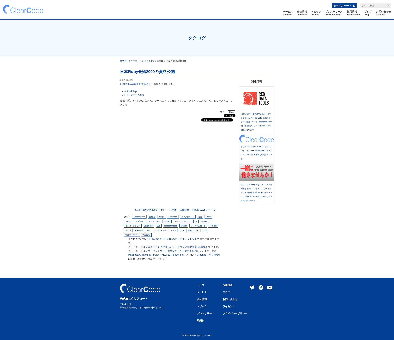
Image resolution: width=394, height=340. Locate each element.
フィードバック (153, 221)
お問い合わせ (230, 299)
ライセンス (229, 306)
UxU (197, 230)
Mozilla (184, 226)
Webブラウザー (132, 235)
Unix (182, 230)
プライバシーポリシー (235, 313)
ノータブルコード (198, 226)
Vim (205, 230)
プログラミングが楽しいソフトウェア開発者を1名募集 (175, 247)
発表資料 (213, 226)
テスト (173, 230)
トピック (202, 306)
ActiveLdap (130, 91)
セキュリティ (161, 230)
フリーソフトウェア (182, 221)
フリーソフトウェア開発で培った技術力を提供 (171, 251)
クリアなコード (187, 217)
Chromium (173, 217)
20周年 (162, 217)
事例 (190, 230)
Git (196, 221)
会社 (200, 217)
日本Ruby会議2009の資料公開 (147, 71)
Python (128, 230)
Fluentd (167, 221)
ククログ (197, 38)
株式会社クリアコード (131, 61)
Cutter (208, 217)
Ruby (231, 112)
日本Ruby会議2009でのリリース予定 (156, 209)
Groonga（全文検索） (209, 254)
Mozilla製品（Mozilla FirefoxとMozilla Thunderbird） (157, 254)
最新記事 (184, 209)
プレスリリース (205, 313)
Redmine (139, 230)
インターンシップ (132, 226)
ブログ (226, 292)
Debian (128, 221)
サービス (202, 292)
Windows (146, 235)
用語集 (200, 320)
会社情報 (202, 299)
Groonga (205, 221)
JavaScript (148, 226)
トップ (200, 285)
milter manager (170, 226)
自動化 (152, 217)
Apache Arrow (139, 217)
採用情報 (228, 285)
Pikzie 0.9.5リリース (203, 209)
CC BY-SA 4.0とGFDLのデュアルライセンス (172, 239)
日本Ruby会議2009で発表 (134, 84)
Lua (158, 226)
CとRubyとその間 (134, 95)
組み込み (139, 221)
